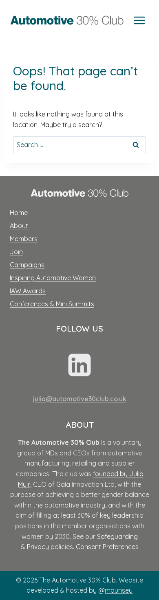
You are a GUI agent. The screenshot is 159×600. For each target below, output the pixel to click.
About (19, 226)
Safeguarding (117, 536)
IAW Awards (28, 291)
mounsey (118, 590)
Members (24, 239)
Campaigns (27, 265)
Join (16, 252)
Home (19, 213)
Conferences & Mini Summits (52, 304)
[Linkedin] (79, 365)
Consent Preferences (107, 547)
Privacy (38, 547)
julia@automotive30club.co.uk (79, 399)
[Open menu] (139, 20)
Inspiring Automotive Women (53, 278)
